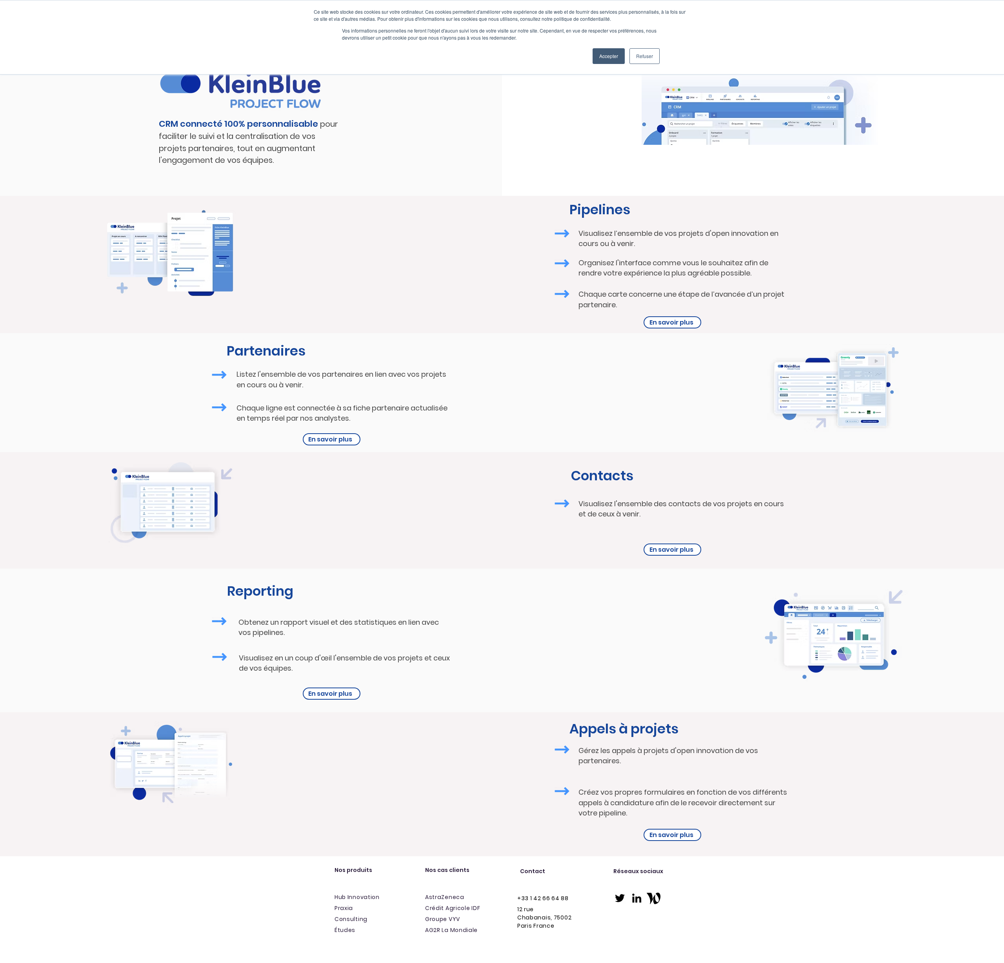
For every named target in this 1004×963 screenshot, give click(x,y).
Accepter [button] (608, 56)
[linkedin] (636, 898)
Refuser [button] (644, 56)
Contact (532, 871)
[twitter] (619, 898)
